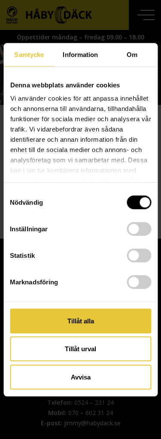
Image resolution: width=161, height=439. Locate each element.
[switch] (139, 229)
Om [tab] (132, 54)
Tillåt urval (80, 348)
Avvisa (81, 376)
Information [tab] (80, 54)
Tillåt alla (80, 320)
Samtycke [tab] (29, 54)
